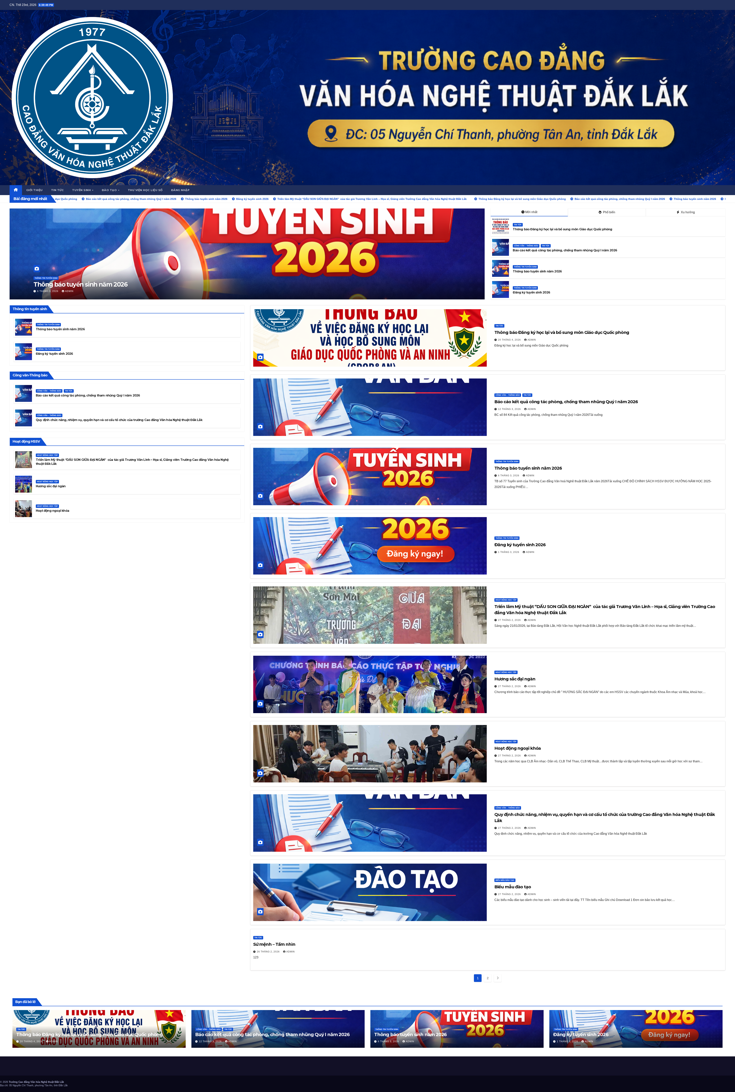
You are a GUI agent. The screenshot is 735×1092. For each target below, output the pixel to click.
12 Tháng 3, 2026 (510, 409)
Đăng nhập (180, 190)
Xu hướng (687, 212)
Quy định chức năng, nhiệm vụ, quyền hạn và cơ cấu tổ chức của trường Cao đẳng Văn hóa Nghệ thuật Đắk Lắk (119, 420)
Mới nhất (531, 212)
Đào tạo (110, 190)
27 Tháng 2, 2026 (510, 620)
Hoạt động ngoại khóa (52, 510)
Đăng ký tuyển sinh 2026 (531, 292)
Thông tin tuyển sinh (46, 278)
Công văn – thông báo (526, 246)
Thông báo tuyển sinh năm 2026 (80, 284)
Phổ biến (608, 212)
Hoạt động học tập (47, 455)
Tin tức (57, 190)
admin (69, 291)
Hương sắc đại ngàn (51, 486)
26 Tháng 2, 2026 (268, 951)
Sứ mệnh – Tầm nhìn (274, 944)
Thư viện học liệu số (145, 190)
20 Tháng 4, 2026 (510, 339)
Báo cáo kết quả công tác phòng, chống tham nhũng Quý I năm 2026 (565, 250)
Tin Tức (518, 225)
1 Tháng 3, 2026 (509, 552)
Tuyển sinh (82, 190)
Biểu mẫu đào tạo (505, 880)
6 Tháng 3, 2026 (48, 291)
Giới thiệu (34, 190)
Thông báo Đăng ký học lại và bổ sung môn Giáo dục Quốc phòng (562, 229)
